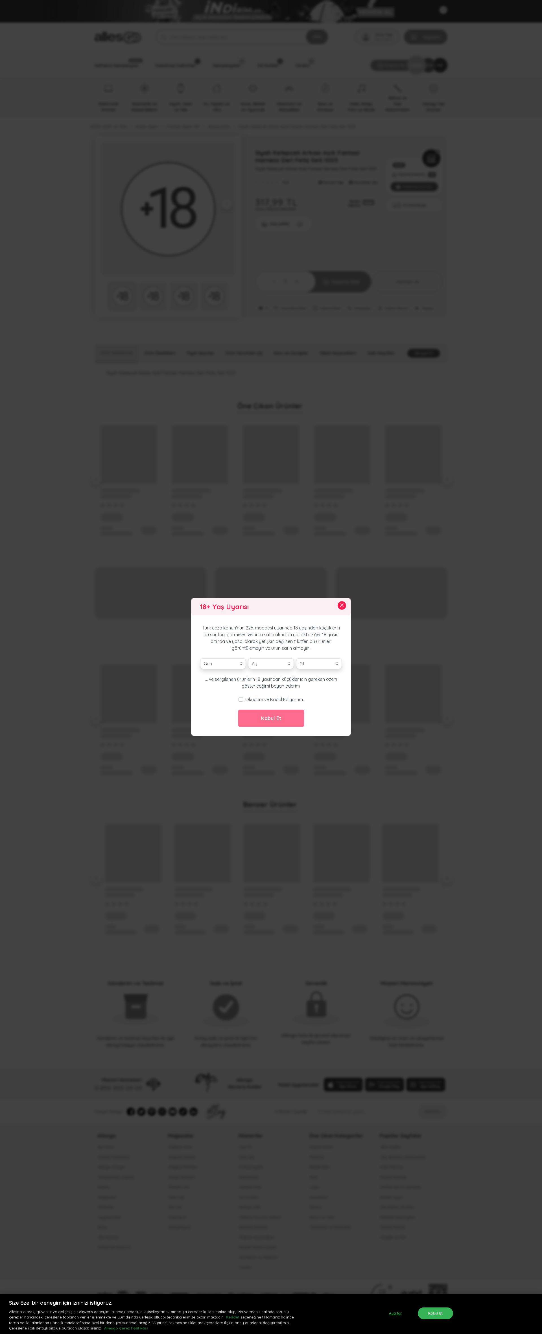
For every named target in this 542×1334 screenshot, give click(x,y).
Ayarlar (395, 1313)
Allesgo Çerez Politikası (126, 1328)
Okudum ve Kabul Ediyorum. (274, 699)
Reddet (233, 1317)
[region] (271, 1314)
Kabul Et (271, 718)
